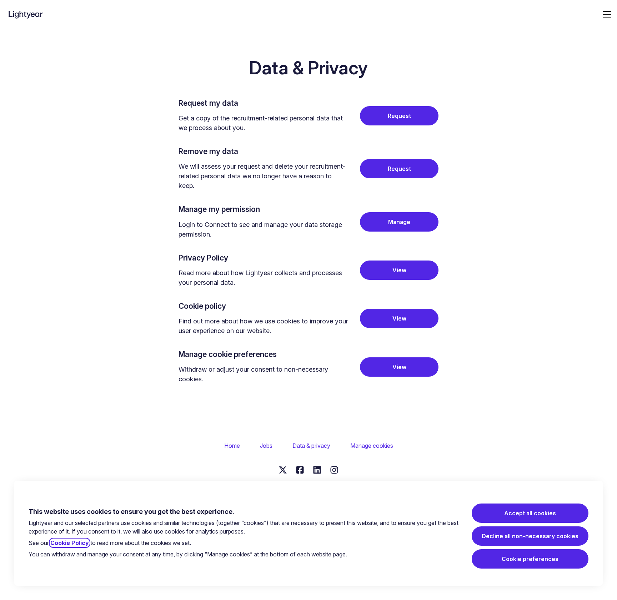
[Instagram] (334, 470)
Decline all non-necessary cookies (530, 536)
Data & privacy (311, 445)
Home (232, 445)
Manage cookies (371, 445)
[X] (282, 470)
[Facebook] (299, 470)
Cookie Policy (69, 542)
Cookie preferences (530, 558)
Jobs (266, 445)
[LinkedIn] (317, 470)
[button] (399, 367)
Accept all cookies (530, 513)
